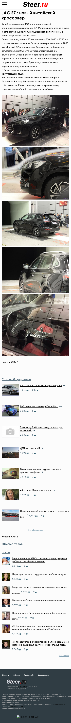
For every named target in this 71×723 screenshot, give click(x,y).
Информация (43, 675)
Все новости (64, 656)
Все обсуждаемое (35, 530)
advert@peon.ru (59, 704)
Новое (6, 552)
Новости (5, 675)
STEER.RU (22, 686)
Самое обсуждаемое (16, 379)
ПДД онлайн (29, 675)
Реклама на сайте (17, 706)
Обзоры (16, 675)
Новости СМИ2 (10, 362)
